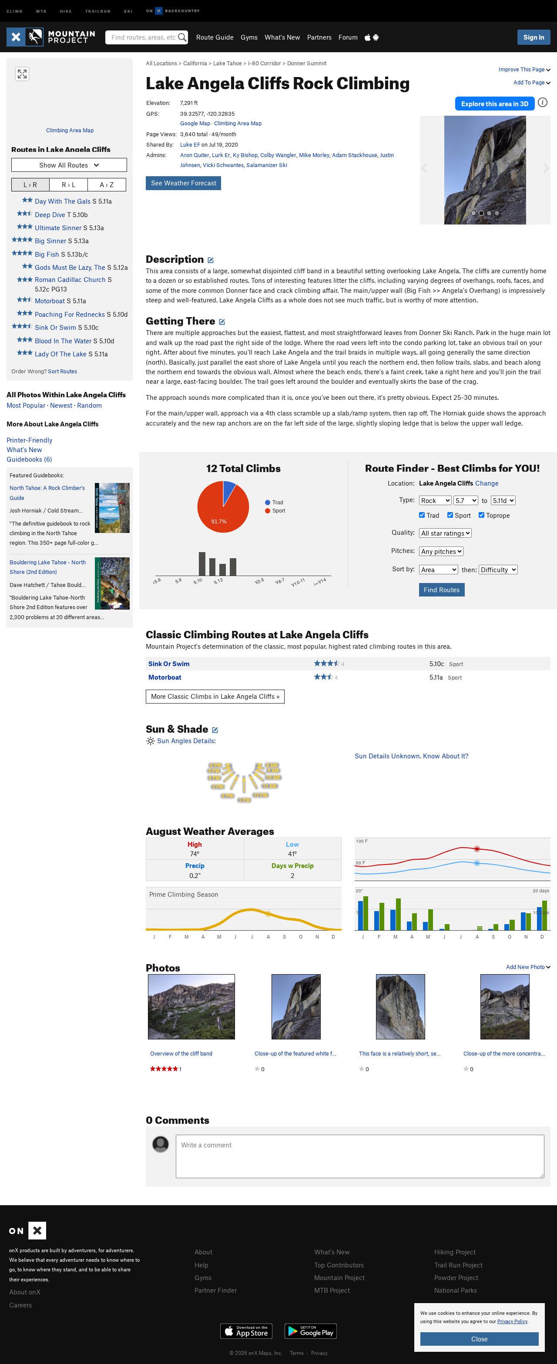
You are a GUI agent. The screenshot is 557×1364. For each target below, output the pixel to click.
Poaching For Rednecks (70, 314)
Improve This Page (522, 69)
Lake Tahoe (227, 63)
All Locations (161, 63)
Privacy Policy (512, 1321)
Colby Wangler (278, 154)
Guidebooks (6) (29, 459)
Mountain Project (339, 1277)
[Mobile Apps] (372, 37)
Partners (319, 37)
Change (487, 483)
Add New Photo (526, 966)
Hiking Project (455, 1252)
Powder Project (456, 1277)
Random (89, 405)
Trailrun (98, 10)
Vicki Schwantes (223, 164)
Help (201, 1265)
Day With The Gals (63, 201)
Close (479, 1339)
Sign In (533, 37)
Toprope (497, 515)
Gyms (249, 37)
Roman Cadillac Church (70, 279)
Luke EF (190, 144)
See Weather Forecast (183, 183)
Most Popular (26, 405)
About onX (24, 1292)
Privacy (319, 1353)
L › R (30, 184)
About (203, 1252)
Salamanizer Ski (266, 164)
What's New (282, 37)
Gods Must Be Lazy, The (70, 267)
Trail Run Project (458, 1265)
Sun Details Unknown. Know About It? (411, 756)
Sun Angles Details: (217, 770)
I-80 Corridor (264, 63)
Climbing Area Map (70, 130)
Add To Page (529, 82)
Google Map (195, 123)
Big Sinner (50, 241)
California (195, 63)
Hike (66, 10)
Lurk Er (221, 154)
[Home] (55, 37)
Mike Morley (314, 154)
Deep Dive (50, 214)
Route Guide (215, 37)
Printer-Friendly (29, 440)
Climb (15, 10)
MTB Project (332, 1290)
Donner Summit (306, 63)
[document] (479, 1327)
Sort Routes (62, 371)
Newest (61, 405)
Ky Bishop (245, 154)
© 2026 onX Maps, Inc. (255, 1353)
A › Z (107, 184)
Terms (297, 1353)
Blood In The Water (63, 341)
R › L (68, 184)
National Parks (455, 1290)
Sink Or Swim (55, 327)
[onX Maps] (27, 1237)
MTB (41, 10)
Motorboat (50, 301)
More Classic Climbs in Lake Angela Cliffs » (215, 696)
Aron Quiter (194, 154)
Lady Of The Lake (61, 354)
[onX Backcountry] (173, 11)
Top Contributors (339, 1265)
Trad (432, 515)
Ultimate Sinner (58, 227)
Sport (462, 515)
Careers (20, 1305)
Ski (128, 10)
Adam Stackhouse (354, 154)
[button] (428, 170)
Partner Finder (216, 1290)
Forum (348, 37)
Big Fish (47, 254)
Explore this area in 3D (495, 103)
